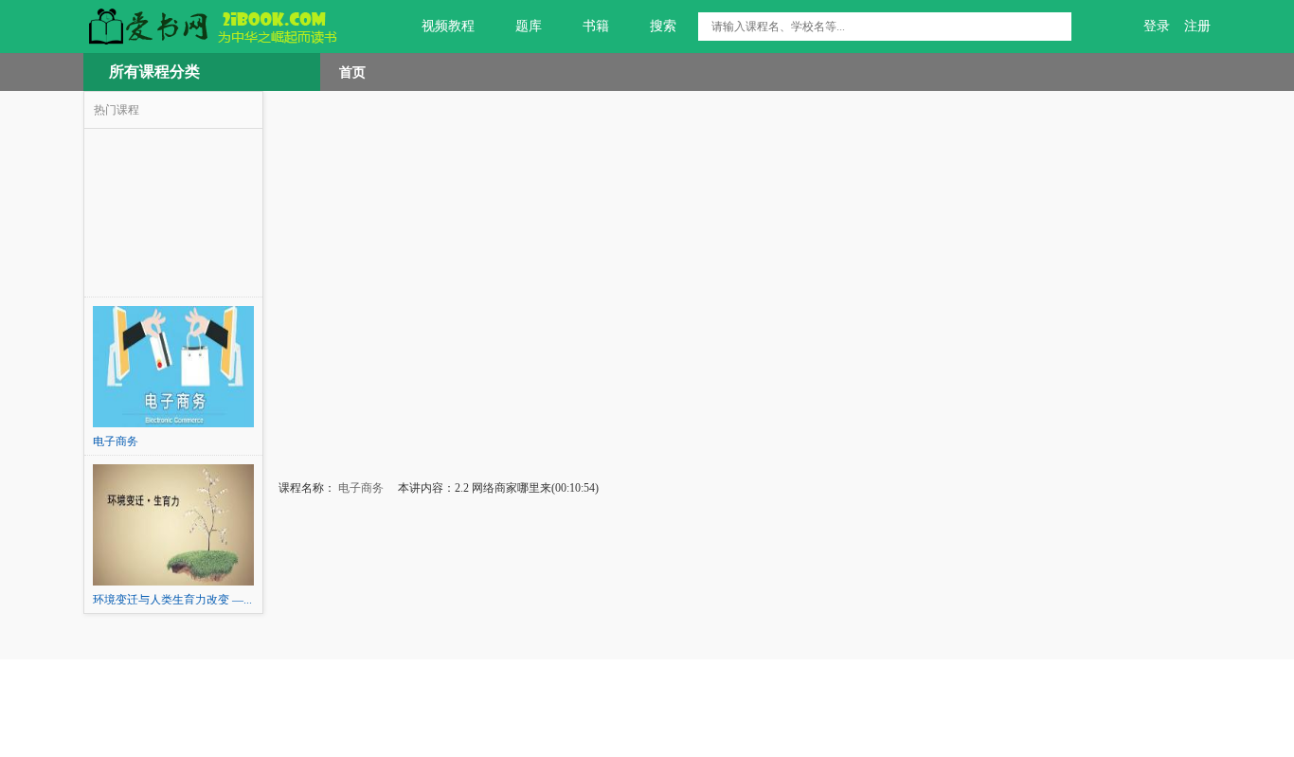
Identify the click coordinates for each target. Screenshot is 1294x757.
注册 (1197, 26)
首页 (352, 72)
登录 (1156, 26)
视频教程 (448, 26)
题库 (528, 26)
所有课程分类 (154, 71)
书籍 (596, 26)
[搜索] (1057, 26)
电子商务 (359, 488)
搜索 (663, 26)
